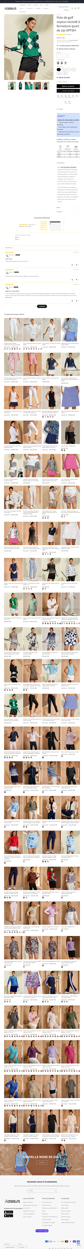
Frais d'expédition (73, 40)
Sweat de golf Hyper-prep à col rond (70, 752)
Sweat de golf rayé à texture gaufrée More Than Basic (51, 787)
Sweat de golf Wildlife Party (67, 926)
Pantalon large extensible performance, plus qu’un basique (12, 344)
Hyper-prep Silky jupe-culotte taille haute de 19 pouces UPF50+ (69, 653)
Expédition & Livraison (29, 1211)
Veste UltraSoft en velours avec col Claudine (50, 752)
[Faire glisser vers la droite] (51, 86)
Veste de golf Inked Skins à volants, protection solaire (50, 892)
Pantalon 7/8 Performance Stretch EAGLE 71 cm (31, 584)
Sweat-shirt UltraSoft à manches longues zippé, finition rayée (50, 996)
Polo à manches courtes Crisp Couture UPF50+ (32, 618)
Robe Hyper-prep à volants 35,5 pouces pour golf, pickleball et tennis (32, 548)
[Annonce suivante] (79, 1)
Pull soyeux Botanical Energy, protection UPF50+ (30, 653)
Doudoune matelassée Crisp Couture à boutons (51, 822)
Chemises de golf (65, 1216)
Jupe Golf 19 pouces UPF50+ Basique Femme (70, 412)
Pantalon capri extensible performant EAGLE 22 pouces (32, 446)
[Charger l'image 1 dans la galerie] (12, 86)
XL (73, 69)
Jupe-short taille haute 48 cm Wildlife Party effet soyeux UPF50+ (32, 962)
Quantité (59, 52)
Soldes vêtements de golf (68, 1222)
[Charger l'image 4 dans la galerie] (37, 86)
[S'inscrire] (55, 1191)
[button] (30, 5)
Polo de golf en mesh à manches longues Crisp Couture (50, 1101)
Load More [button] (42, 306)
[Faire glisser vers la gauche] (6, 86)
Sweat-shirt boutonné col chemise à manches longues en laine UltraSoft (31, 822)
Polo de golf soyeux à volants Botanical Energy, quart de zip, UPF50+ (49, 512)
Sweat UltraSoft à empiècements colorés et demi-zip (69, 787)
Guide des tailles (46, 1219)
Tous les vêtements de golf (68, 1202)
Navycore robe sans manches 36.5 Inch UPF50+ (13, 584)
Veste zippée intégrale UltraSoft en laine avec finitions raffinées (31, 787)
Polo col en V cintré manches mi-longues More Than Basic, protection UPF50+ (51, 549)
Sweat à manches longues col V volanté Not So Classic (68, 892)
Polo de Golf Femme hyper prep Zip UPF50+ (50, 584)
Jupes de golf (64, 1205)
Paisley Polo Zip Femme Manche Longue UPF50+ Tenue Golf (50, 446)
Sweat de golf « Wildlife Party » (68, 446)
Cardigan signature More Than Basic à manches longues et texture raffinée (70, 822)
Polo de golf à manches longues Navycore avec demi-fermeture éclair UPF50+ (70, 379)
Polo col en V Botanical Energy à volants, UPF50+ (12, 822)
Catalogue (45, 1214)
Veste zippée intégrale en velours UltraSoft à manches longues (12, 1135)
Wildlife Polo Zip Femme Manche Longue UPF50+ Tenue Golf (50, 685)
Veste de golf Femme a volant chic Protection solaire (12, 446)
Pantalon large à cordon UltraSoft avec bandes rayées (69, 996)
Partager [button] (61, 109)
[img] (9, 252)
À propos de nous (47, 1202)
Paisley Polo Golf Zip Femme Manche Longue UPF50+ (70, 344)
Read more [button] (8, 297)
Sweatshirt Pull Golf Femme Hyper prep (69, 584)
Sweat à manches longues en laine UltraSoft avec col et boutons (31, 892)
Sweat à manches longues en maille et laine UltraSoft (70, 1101)
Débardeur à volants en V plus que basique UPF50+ (69, 685)
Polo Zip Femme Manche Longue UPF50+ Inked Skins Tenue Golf (12, 548)
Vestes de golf (65, 1219)
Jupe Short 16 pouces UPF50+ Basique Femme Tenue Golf (70, 719)
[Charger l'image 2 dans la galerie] (20, 86)
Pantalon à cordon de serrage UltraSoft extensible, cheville (49, 856)
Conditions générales (28, 1214)
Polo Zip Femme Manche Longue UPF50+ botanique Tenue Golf (50, 480)
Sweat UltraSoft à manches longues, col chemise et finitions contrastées (51, 1135)
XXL (59, 73)
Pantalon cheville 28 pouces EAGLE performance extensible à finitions (69, 618)
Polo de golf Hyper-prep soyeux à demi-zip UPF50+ (50, 653)
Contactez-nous (46, 1205)
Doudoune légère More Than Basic (50, 926)
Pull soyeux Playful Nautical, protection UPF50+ (11, 480)
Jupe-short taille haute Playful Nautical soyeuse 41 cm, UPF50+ (31, 480)
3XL (65, 73)
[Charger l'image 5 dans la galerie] (45, 86)
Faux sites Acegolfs (47, 1225)
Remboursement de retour (30, 1205)
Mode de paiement (28, 1202)
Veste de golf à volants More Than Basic (12, 685)
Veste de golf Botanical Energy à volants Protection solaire (69, 962)
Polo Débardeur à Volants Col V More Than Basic (13, 412)
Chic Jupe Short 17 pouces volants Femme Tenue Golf (69, 480)
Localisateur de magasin (48, 1222)
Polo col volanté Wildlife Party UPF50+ (51, 961)
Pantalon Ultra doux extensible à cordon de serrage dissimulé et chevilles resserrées (31, 512)
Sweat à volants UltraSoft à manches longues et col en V (51, 618)
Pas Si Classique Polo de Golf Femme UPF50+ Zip (13, 618)
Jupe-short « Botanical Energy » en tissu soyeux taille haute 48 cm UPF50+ (70, 511)
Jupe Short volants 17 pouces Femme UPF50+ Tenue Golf (70, 548)
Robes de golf (64, 1208)
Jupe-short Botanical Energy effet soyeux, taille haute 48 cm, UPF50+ (31, 856)
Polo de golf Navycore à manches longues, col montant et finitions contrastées (12, 857)
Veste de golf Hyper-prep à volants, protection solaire (12, 787)
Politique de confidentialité (49, 1208)
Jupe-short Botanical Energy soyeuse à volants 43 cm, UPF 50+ (32, 996)
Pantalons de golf (66, 1211)
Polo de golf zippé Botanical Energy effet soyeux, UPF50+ (70, 856)
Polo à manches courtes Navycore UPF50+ (50, 378)
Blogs (43, 1211)
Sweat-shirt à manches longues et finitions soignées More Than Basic (12, 752)
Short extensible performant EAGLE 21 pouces (32, 378)
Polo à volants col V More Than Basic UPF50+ (32, 344)
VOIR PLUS (42, 1162)
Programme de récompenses (49, 1216)
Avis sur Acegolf (27, 1216)
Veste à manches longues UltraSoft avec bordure (12, 511)
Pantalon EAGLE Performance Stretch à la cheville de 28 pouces (13, 378)
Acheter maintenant (68, 91)
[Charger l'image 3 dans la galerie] (29, 86)
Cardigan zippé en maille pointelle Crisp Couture (31, 927)
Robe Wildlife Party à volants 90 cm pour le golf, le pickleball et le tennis (32, 685)
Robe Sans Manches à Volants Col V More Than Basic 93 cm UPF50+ (50, 412)
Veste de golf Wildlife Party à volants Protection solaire (13, 962)
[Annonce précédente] (4, 1)
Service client (26, 1208)
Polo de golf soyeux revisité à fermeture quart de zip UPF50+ (11, 719)
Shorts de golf (65, 1214)
